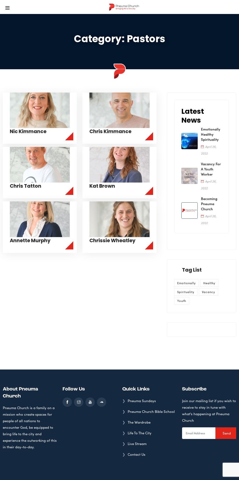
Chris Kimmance (110, 131)
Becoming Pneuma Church (209, 203)
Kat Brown (102, 186)
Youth (181, 301)
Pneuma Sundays (142, 400)
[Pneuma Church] (124, 7)
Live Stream (137, 443)
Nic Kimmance (28, 131)
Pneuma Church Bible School (151, 411)
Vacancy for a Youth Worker (211, 168)
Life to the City (139, 433)
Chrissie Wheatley (112, 240)
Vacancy (208, 292)
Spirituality (185, 292)
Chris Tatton (25, 186)
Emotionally (186, 283)
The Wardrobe (139, 422)
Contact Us (136, 454)
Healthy (209, 283)
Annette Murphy (30, 240)
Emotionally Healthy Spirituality (210, 134)
